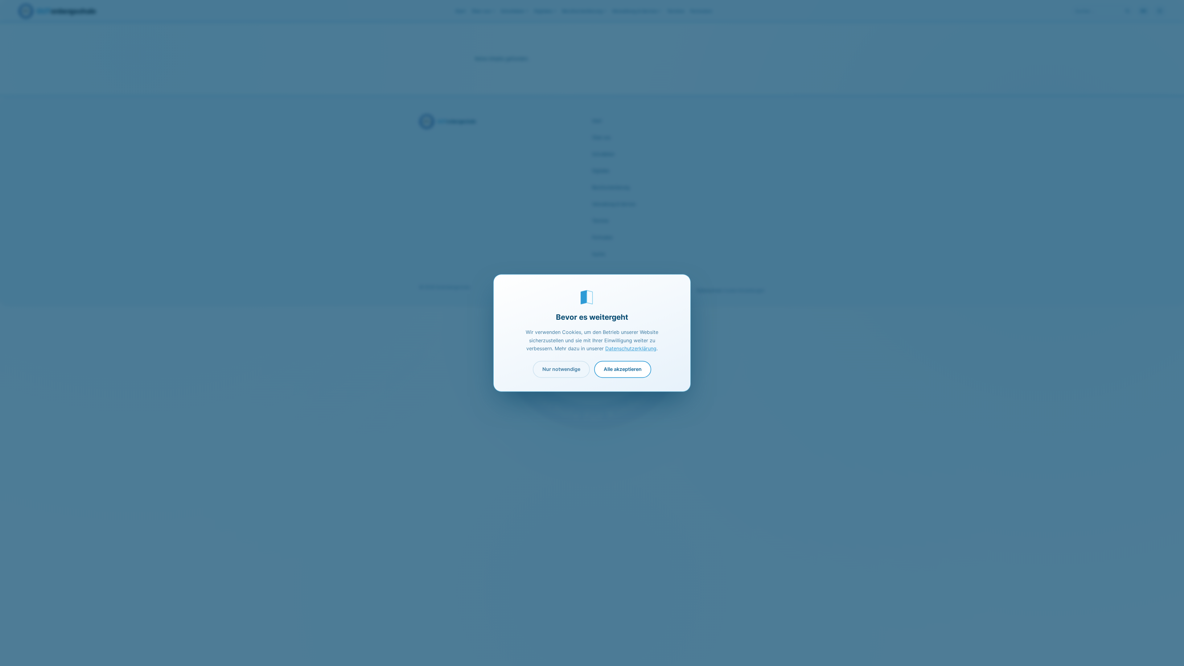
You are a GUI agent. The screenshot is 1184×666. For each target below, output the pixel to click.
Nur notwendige (561, 369)
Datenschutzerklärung (630, 349)
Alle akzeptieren (623, 369)
